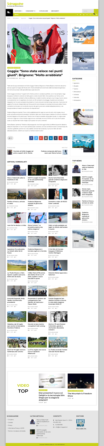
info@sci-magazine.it (61, 427)
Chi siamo (11, 419)
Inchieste (76, 94)
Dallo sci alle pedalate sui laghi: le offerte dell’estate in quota (58, 227)
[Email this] (46, 138)
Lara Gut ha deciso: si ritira (16, 225)
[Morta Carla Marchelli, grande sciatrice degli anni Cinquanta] (58, 170)
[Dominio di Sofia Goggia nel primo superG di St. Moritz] (9, 152)
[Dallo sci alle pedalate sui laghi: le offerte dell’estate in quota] (58, 217)
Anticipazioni (77, 100)
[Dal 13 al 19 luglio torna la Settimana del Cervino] (16, 342)
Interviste (76, 97)
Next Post (64, 147)
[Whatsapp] (90, 14)
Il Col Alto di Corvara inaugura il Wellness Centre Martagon (56, 251)
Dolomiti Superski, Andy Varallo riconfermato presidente (16, 300)
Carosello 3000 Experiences (75, 390)
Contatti (10, 422)
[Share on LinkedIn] (51, 138)
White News (18, 11)
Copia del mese (43, 11)
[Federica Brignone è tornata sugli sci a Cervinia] (37, 241)
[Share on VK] (65, 138)
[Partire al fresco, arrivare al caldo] (16, 194)
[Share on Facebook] (31, 138)
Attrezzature (77, 91)
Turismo (76, 89)
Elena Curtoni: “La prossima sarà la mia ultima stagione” (35, 227)
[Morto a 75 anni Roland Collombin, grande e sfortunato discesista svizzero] (58, 316)
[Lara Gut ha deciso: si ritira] (16, 217)
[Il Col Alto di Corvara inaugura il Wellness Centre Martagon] (58, 241)
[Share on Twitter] (36, 138)
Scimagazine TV (30, 11)
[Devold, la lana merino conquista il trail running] (37, 316)
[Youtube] (83, 14)
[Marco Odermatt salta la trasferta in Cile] (16, 170)
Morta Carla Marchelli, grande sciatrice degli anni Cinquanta (34, 14)
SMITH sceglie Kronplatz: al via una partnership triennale (37, 179)
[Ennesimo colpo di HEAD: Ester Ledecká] (58, 194)
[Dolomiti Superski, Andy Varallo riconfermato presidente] (16, 291)
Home (8, 18)
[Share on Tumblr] (56, 138)
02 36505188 (58, 424)
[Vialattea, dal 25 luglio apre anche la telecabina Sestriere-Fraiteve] (16, 316)
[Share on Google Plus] (41, 138)
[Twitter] (80, 14)
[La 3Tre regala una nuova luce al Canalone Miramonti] (37, 342)
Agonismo (23, 18)
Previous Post (11, 147)
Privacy (10, 425)
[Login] (96, 14)
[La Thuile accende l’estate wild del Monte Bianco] (58, 342)
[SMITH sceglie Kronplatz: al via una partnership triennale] (37, 170)
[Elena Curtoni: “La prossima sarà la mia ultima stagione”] (37, 217)
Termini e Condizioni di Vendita (16, 431)
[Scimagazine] (15, 4)
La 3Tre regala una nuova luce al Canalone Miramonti (37, 351)
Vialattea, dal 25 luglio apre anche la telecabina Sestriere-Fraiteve (16, 326)
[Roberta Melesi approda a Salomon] (58, 265)
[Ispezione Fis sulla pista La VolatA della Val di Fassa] (16, 241)
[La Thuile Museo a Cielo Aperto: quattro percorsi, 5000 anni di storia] (16, 265)
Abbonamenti (55, 11)
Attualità (76, 86)
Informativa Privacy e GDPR (16, 428)
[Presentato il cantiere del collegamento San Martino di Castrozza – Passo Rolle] (37, 291)
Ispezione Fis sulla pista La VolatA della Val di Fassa (15, 251)
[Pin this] (60, 138)
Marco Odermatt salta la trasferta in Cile (88, 167)
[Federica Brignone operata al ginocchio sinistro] (37, 194)
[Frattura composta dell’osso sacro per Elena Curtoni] (65, 152)
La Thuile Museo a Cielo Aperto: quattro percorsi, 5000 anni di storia (16, 274)
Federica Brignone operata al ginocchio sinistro (35, 203)
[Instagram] (87, 14)
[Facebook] (77, 14)
